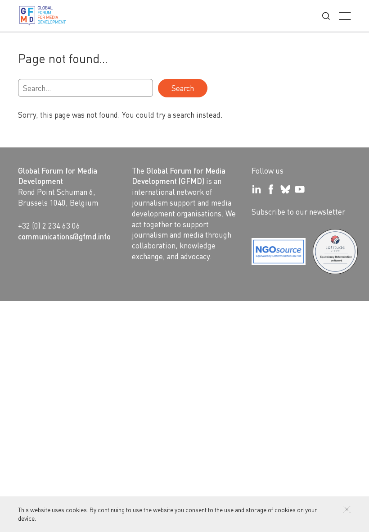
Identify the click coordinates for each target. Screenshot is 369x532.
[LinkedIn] (256, 189)
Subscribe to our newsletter (298, 211)
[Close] (347, 509)
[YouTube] (300, 189)
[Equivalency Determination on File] (279, 251)
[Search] (326, 16)
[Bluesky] (285, 189)
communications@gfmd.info (64, 236)
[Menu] (345, 16)
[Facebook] (271, 189)
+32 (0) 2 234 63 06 (49, 225)
